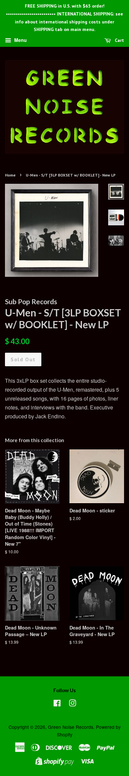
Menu (20, 40)
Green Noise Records (70, 727)
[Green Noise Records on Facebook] (57, 704)
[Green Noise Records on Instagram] (72, 704)
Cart (118, 40)
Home (10, 175)
